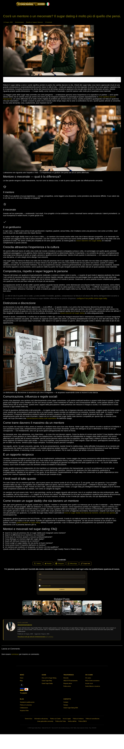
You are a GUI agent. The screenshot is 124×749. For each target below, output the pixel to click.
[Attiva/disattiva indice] (117, 79)
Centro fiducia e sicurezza (92, 686)
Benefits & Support (31, 22)
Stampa (65, 705)
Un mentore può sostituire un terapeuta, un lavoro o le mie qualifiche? (32, 547)
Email (40, 579)
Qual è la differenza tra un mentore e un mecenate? (25, 535)
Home (21, 678)
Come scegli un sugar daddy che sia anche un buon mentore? (29, 543)
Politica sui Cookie (55, 718)
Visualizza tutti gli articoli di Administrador (35, 636)
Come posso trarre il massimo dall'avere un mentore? (25, 545)
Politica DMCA (82, 721)
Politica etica (67, 686)
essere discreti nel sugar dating (72, 313)
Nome (40, 574)
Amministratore (19, 22)
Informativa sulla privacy (41, 718)
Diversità (65, 678)
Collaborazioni (24, 707)
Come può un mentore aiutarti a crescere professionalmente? (28, 537)
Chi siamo (88, 678)
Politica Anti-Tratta (60, 721)
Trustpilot (23, 693)
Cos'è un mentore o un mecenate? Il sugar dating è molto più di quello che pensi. (62, 16)
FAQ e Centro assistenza (92, 680)
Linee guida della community (45, 721)
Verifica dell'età (72, 721)
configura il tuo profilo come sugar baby (92, 298)
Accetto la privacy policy (46, 585)
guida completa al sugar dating (28, 523)
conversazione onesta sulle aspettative (41, 418)
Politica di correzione (26, 705)
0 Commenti (48, 22)
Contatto (65, 702)
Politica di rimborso (78, 718)
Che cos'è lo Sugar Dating (49, 678)
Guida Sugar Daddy (47, 683)
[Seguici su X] (21, 685)
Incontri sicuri (89, 683)
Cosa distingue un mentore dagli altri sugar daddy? (24, 539)
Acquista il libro (24, 710)
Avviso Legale (67, 718)
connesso (15, 654)
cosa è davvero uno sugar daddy (89, 241)
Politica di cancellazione (92, 718)
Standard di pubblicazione (27, 702)
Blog (21, 680)
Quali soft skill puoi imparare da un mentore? (22, 541)
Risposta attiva (67, 683)
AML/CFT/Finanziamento (70, 680)
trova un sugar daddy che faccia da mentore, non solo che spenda (89, 513)
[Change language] (48, 4)
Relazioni (40, 22)
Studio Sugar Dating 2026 (70, 707)
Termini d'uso (28, 718)
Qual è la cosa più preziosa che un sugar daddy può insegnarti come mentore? (35, 533)
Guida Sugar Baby (47, 680)
